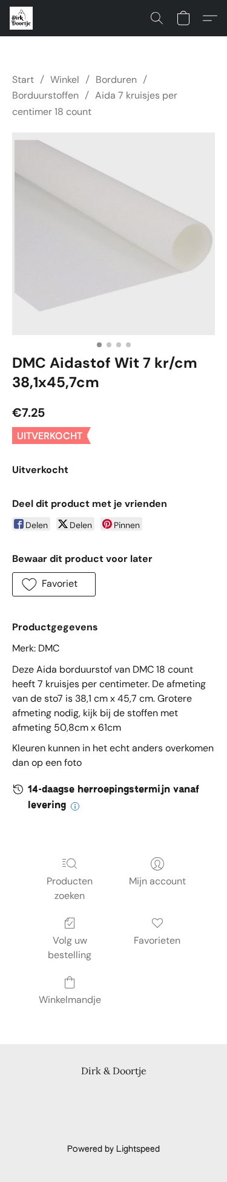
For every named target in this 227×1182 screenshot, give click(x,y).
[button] (22, 18)
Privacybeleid (166, 1093)
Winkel (64, 79)
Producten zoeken (70, 888)
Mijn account (157, 881)
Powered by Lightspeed (113, 1149)
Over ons (68, 1129)
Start (23, 79)
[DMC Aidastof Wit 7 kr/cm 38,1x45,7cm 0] (113, 233)
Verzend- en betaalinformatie (82, 1111)
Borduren (116, 79)
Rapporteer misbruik (137, 1129)
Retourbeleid (177, 1111)
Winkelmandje (70, 999)
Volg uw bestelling (69, 947)
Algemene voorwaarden (82, 1093)
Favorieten (157, 940)
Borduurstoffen (45, 95)
